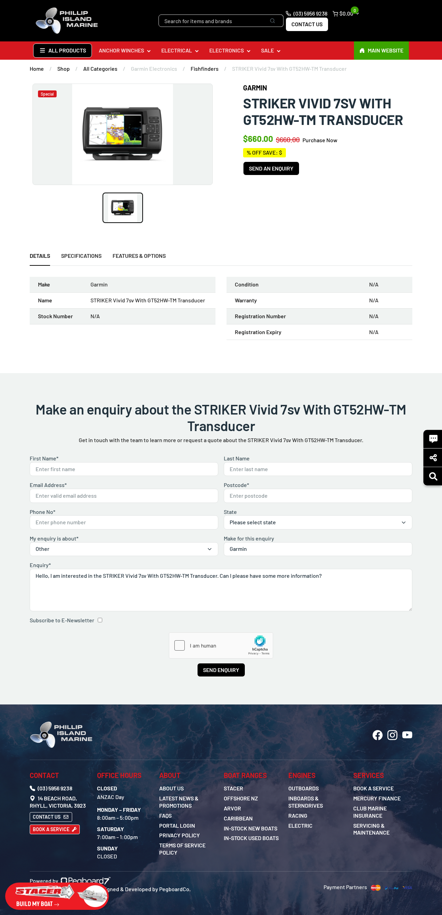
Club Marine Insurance (370, 812)
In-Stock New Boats (250, 828)
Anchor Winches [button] (121, 50)
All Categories (100, 68)
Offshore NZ (241, 798)
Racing (297, 815)
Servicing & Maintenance (371, 829)
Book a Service (51, 829)
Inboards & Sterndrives (305, 802)
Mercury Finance (377, 798)
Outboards (303, 788)
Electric (300, 825)
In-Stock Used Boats (251, 838)
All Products (66, 50)
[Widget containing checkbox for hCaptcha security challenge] (221, 645)
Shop (63, 68)
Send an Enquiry (271, 168)
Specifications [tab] (81, 255)
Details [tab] (40, 255)
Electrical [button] (176, 50)
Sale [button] (267, 50)
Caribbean (238, 818)
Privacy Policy (179, 835)
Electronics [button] (226, 50)
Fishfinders (205, 68)
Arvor (232, 808)
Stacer (233, 788)
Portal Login (177, 825)
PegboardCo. (175, 889)
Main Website (385, 50)
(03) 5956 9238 (309, 13)
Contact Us (307, 24)
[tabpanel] (221, 311)
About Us (171, 788)
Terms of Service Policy (182, 849)
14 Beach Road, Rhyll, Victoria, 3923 (58, 802)
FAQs (165, 815)
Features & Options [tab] (139, 255)
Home (37, 68)
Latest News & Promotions (179, 802)
